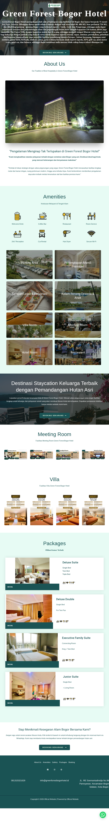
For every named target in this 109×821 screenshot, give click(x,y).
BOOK (10, 587)
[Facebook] (47, 769)
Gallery (55, 14)
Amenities (45, 14)
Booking (75, 14)
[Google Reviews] (61, 769)
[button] (6, 456)
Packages (65, 14)
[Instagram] (54, 769)
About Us (34, 14)
